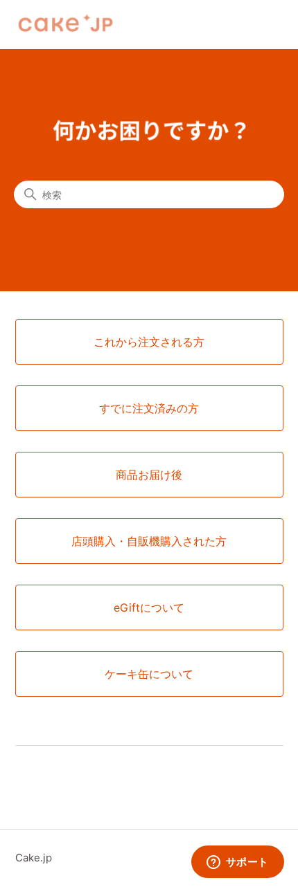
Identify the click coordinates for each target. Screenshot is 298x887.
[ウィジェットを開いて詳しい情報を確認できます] (237, 862)
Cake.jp (33, 857)
